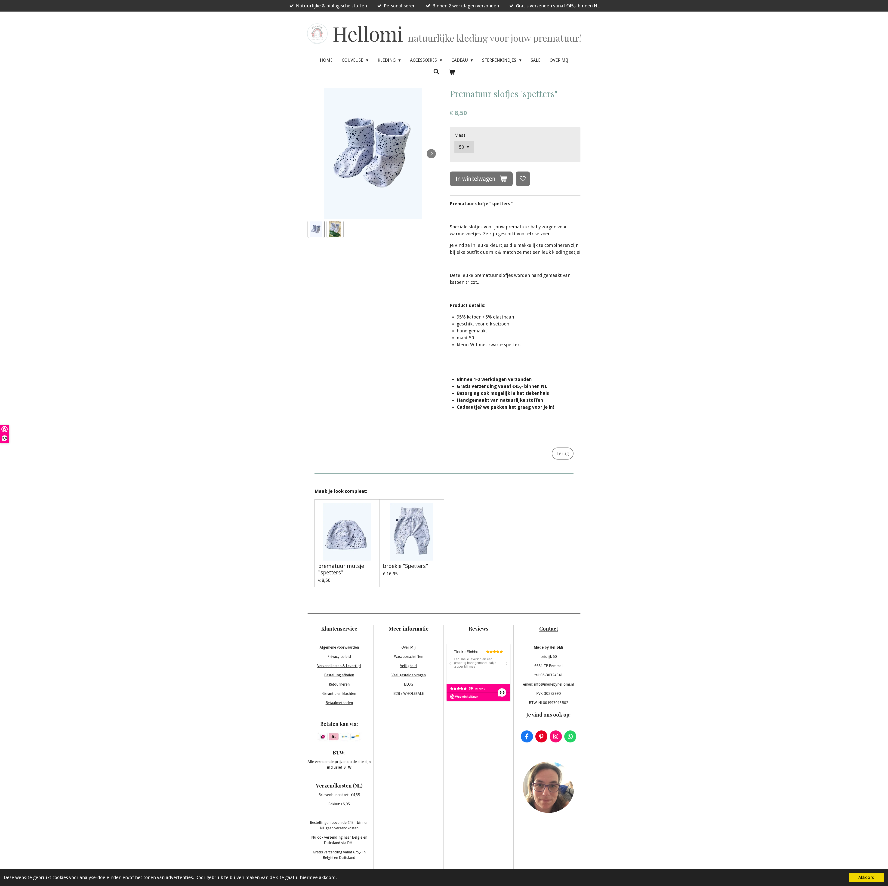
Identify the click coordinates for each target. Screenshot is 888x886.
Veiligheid (408, 666)
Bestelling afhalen (339, 675)
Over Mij (408, 647)
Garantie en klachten (339, 693)
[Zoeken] (436, 71)
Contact (548, 628)
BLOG (408, 684)
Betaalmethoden (339, 703)
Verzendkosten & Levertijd (339, 666)
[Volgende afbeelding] (431, 153)
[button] (316, 229)
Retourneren (339, 684)
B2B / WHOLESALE (408, 693)
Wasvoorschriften (408, 656)
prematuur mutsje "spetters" (341, 569)
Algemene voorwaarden (339, 647)
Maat (460, 135)
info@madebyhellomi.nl (554, 684)
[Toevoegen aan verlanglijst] (523, 179)
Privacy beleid (339, 656)
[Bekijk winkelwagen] (451, 72)
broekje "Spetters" (405, 566)
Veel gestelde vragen (409, 675)
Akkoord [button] (866, 877)
